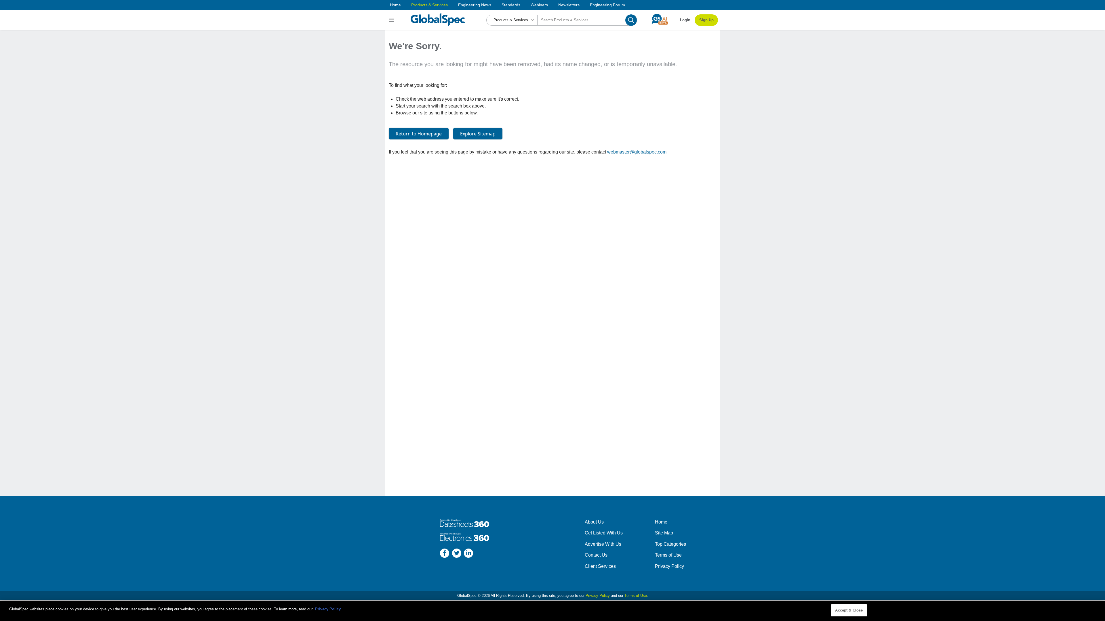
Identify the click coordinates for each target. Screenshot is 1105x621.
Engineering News (474, 5)
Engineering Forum (607, 5)
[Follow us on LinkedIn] (468, 554)
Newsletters (569, 5)
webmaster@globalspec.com (636, 152)
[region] (552, 611)
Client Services (600, 566)
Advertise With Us (603, 544)
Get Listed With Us (604, 532)
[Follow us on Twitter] (456, 554)
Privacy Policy (669, 566)
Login (685, 20)
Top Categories (670, 544)
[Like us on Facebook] (444, 554)
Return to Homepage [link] (419, 134)
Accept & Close (849, 610)
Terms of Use (668, 555)
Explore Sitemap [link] (478, 134)
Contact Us (596, 555)
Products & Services (429, 5)
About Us (594, 522)
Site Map (664, 532)
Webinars (539, 5)
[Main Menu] (392, 20)
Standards (511, 5)
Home (395, 5)
